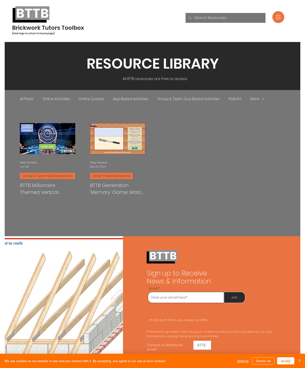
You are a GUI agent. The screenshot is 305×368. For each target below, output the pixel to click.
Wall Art (234, 99)
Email (153, 288)
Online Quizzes (91, 99)
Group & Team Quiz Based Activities (188, 99)
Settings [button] (243, 361)
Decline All (263, 361)
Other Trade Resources (111, 176)
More (254, 99)
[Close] (299, 360)
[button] (278, 17)
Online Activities (56, 99)
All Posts (26, 99)
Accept (285, 361)
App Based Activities (130, 99)
